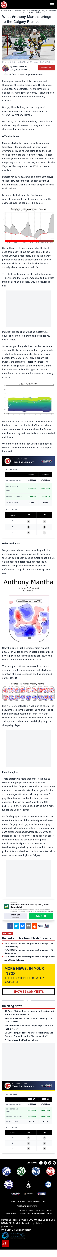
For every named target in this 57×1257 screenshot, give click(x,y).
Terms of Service (26, 1214)
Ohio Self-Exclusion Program (16, 1229)
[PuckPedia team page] (47, 926)
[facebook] (10, 926)
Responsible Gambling (43, 1214)
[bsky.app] (22, 926)
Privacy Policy (12, 1214)
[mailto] (28, 926)
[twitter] (16, 926)
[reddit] (34, 926)
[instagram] (45, 1163)
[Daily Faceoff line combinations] (40, 926)
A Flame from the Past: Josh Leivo (21, 1040)
